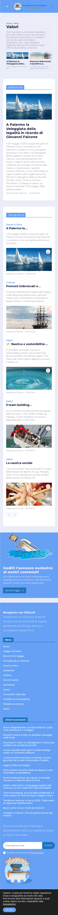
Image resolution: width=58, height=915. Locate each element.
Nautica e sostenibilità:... (29, 344)
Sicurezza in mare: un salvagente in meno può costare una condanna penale (29, 744)
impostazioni (9, 904)
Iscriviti (49, 845)
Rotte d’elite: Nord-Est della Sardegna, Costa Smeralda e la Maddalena (28, 771)
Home (9, 23)
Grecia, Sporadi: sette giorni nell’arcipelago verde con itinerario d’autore (27, 751)
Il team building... (19, 405)
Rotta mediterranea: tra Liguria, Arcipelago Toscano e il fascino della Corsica (26, 779)
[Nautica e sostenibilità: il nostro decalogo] (29, 378)
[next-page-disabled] (15, 515)
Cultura (10, 282)
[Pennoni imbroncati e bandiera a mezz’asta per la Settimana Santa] (41, 55)
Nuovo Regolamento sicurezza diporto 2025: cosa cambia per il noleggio (28, 729)
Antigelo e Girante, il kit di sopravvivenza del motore (27, 814)
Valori (9, 340)
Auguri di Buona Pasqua (16, 765)
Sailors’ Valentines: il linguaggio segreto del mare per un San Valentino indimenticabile (27, 786)
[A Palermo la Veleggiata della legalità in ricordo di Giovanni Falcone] (17, 55)
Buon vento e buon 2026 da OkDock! (24, 808)
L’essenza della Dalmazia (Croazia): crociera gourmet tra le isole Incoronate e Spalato (27, 759)
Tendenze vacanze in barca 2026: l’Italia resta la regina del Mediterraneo (28, 801)
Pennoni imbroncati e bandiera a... (40, 62)
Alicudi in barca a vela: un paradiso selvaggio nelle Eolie (27, 736)
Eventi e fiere (14, 224)
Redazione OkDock (16, 193)
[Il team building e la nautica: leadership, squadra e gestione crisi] (29, 436)
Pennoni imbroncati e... (23, 286)
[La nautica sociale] (29, 494)
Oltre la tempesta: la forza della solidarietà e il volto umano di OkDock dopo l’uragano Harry (28, 794)
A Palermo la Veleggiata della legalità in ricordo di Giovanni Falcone (24, 130)
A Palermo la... (17, 228)
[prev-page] (8, 515)
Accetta (9, 910)
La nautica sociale (19, 463)
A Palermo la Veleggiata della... (15, 62)
